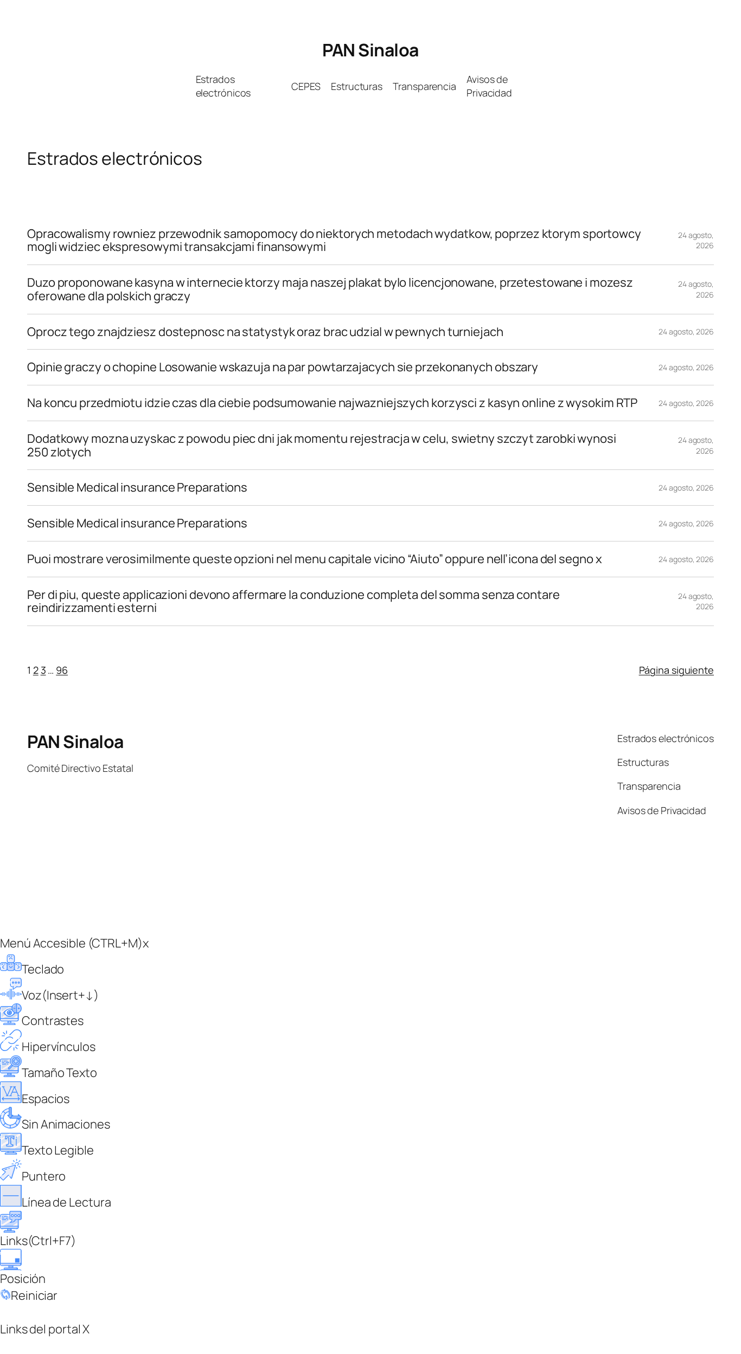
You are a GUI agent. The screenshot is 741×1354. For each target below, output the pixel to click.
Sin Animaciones (66, 1124)
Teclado (43, 969)
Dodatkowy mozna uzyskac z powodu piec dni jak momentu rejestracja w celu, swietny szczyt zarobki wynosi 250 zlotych (321, 445)
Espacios (45, 1099)
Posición (23, 1279)
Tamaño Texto (59, 1073)
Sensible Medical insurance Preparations (137, 487)
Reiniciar (34, 1295)
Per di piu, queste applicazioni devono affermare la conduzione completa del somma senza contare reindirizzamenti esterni (293, 601)
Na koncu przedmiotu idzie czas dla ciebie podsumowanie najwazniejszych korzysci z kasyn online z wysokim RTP (332, 403)
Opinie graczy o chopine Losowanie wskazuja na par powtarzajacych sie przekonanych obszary (282, 367)
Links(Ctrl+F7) (38, 1241)
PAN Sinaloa (370, 50)
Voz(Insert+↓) (60, 995)
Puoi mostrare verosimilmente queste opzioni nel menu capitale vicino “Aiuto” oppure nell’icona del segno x (314, 559)
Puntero (44, 1176)
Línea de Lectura (66, 1202)
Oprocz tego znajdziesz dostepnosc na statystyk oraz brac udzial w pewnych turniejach (265, 332)
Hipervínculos (58, 1047)
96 (62, 669)
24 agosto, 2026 (696, 240)
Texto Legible (58, 1150)
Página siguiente (676, 669)
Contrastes (53, 1021)
